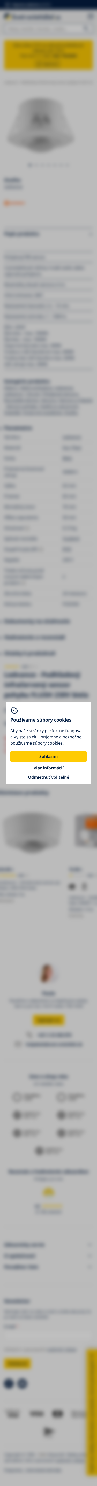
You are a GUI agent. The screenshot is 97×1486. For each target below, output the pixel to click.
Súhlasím (48, 756)
